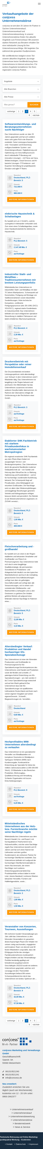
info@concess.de (13, 1078)
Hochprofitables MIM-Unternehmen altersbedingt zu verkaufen (20, 744)
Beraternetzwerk (22, 1123)
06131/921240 (12, 1071)
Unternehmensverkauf (22, 1109)
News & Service (22, 1127)
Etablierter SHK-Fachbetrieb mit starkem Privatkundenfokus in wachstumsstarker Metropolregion (21, 446)
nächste (36, 115)
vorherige (11, 111)
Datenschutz (21, 1144)
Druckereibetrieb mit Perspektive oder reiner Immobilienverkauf (18, 364)
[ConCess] (6, 4)
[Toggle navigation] (39, 4)
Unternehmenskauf (22, 1113)
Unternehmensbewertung (23, 1116)
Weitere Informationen (21, 199)
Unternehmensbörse (22, 1120)
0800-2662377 (9, 1096)
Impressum (33, 1144)
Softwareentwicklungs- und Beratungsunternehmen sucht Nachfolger (20, 127)
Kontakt (9, 1144)
